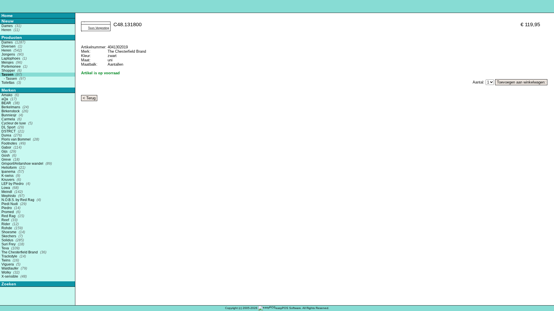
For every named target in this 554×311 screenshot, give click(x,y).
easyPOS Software (288, 308)
